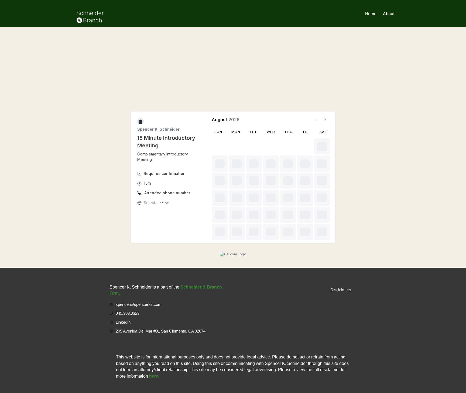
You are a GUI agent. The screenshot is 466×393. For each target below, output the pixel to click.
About (389, 13)
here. (154, 376)
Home (370, 13)
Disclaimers (340, 289)
